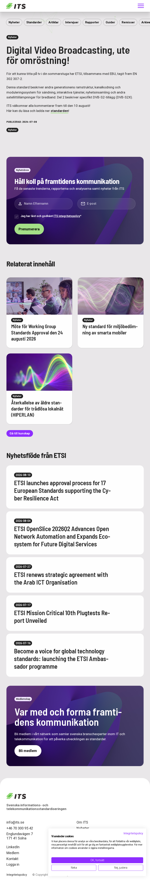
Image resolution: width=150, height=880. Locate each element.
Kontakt (12, 859)
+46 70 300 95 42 (19, 828)
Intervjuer (72, 22)
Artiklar (53, 22)
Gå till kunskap (20, 433)
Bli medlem (28, 751)
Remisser (128, 22)
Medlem (12, 853)
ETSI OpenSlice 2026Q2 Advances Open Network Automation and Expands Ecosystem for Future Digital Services (62, 536)
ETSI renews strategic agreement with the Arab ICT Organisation (61, 578)
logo (16, 796)
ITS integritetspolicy (67, 216)
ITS (16, 6)
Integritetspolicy (16, 875)
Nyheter (14, 22)
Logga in (12, 864)
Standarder (34, 22)
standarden (59, 111)
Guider (110, 22)
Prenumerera (29, 229)
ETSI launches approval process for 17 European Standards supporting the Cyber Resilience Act (62, 490)
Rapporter (92, 22)
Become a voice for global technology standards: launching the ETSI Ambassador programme (61, 658)
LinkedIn (13, 847)
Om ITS (82, 822)
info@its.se (15, 822)
